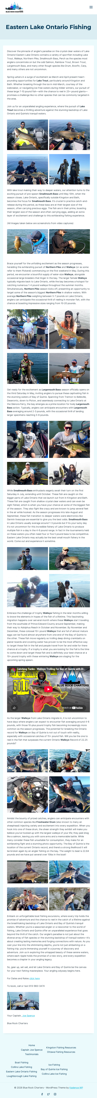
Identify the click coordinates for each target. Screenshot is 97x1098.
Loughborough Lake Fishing (22, 1076)
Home (32, 1045)
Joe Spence (28, 1015)
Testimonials (31, 1054)
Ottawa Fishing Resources (61, 1052)
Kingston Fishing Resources (61, 1047)
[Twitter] (48, 1094)
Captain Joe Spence (31, 1049)
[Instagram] (55, 1094)
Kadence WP (76, 1087)
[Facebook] (42, 1094)
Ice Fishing (54, 1064)
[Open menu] (91, 7)
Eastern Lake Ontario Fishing (21, 1071)
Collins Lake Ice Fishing (54, 1073)
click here (34, 978)
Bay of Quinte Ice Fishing (54, 1069)
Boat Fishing (21, 1062)
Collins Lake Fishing (21, 1067)
